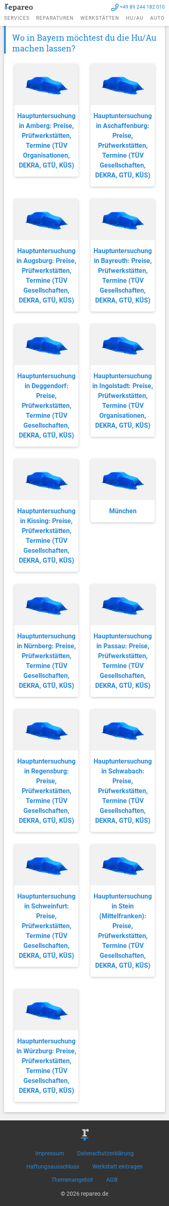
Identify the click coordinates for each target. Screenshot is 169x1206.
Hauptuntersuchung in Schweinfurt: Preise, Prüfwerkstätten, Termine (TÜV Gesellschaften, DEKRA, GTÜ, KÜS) (46, 925)
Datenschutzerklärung (105, 1153)
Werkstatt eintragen (117, 1166)
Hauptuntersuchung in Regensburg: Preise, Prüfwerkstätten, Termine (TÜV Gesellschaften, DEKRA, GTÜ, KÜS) (46, 790)
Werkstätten (99, 18)
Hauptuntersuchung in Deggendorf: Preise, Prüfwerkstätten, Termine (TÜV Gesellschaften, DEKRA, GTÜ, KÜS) (46, 405)
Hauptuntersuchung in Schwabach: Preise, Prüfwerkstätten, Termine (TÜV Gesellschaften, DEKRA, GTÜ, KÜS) (123, 790)
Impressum (49, 1153)
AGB (112, 1179)
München (123, 511)
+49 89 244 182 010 (142, 7)
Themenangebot (72, 1179)
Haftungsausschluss (52, 1166)
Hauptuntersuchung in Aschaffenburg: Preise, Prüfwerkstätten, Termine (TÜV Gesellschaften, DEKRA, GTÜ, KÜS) (123, 145)
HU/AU (135, 18)
